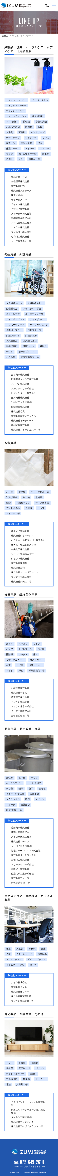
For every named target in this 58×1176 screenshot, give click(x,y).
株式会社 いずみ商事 (21, 1172)
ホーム (5, 35)
